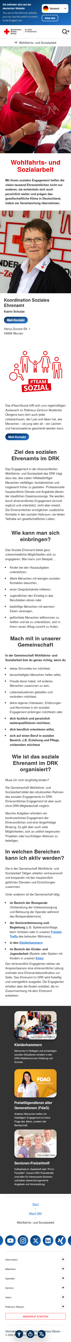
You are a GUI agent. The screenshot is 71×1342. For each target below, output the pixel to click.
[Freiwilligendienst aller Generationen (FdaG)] (35, 1083)
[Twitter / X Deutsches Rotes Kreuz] (35, 1240)
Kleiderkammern (28, 1044)
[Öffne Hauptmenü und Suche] (66, 32)
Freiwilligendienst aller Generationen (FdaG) (33, 1105)
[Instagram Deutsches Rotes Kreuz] (23, 1240)
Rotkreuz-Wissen (50, 1331)
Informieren (11, 1331)
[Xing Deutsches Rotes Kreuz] (60, 1240)
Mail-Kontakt (16, 320)
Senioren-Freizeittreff (31, 1162)
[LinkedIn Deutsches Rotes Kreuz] (48, 1240)
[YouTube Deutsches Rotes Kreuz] (10, 1240)
